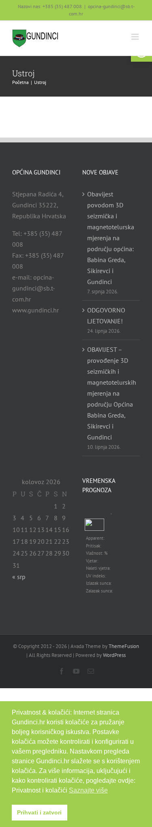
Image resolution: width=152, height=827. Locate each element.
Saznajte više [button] (88, 790)
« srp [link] (19, 577)
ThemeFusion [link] (124, 646)
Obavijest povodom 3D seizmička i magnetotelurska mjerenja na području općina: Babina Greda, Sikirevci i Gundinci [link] (110, 238)
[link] (35, 38)
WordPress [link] (114, 655)
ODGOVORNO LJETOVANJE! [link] (106, 315)
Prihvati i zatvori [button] (39, 812)
